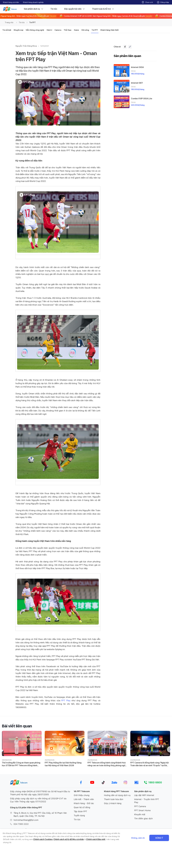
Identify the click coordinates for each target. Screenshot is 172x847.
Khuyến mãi (139, 814)
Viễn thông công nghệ (35, 30)
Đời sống (85, 30)
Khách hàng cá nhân (11, 2)
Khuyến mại (18, 30)
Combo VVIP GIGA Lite (141, 98)
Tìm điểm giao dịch (143, 818)
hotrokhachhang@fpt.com (26, 820)
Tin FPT (32, 22)
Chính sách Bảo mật (95, 839)
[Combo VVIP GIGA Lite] (121, 101)
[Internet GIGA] (121, 70)
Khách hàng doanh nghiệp (33, 2)
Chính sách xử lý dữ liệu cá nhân (68, 839)
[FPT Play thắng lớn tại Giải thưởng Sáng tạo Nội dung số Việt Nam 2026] (64, 743)
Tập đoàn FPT (80, 811)
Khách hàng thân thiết (109, 30)
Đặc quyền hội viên (72, 9)
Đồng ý (159, 838)
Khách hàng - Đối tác (84, 803)
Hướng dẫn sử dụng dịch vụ (117, 795)
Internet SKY (137, 83)
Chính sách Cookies (43, 839)
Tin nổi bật (6, 30)
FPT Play (66, 700)
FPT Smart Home (142, 810)
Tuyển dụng (79, 815)
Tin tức (53, 9)
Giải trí (49, 30)
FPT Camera (140, 806)
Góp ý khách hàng (112, 803)
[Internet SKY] (121, 86)
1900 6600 (155, 782)
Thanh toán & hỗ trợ (101, 9)
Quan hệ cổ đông (82, 807)
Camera (58, 30)
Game (76, 30)
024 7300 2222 (21, 824)
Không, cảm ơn (138, 838)
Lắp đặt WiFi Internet (144, 795)
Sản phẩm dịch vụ (32, 9)
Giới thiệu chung (81, 795)
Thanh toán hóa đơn (113, 799)
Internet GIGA (137, 67)
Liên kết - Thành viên (84, 799)
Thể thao (67, 30)
